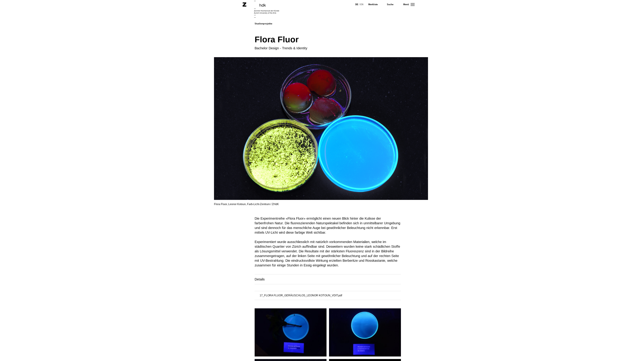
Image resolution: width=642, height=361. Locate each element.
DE (356, 4)
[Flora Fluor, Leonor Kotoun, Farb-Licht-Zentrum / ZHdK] (292, 333)
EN (361, 4)
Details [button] (260, 279)
